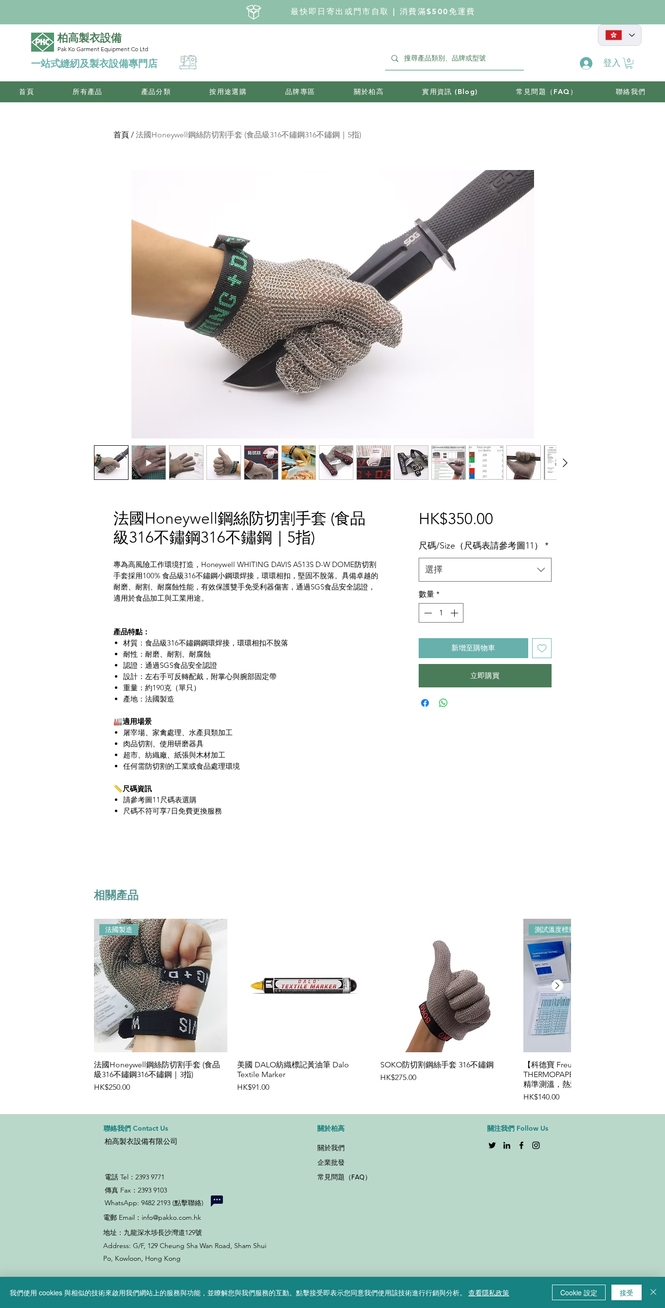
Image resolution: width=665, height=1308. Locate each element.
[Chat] (216, 1200)
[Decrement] (427, 613)
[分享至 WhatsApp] (443, 703)
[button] (629, 63)
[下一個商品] (557, 985)
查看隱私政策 (488, 1292)
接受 (626, 1292)
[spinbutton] (441, 613)
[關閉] (653, 1292)
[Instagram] (536, 1145)
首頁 (121, 134)
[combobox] (485, 570)
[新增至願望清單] (542, 648)
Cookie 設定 (578, 1292)
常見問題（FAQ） (344, 1177)
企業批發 (331, 1162)
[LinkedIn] (507, 1145)
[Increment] (455, 613)
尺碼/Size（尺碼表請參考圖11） (484, 545)
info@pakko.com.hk (171, 1217)
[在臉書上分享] (425, 703)
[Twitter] (492, 1145)
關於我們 (331, 1148)
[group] (332, 1011)
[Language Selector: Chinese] (620, 35)
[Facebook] (521, 1145)
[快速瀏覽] (303, 985)
